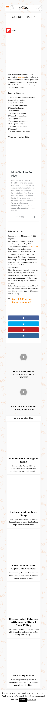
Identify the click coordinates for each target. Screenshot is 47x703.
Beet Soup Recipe (23, 675)
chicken (21, 77)
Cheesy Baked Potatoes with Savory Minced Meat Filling (23, 622)
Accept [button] (22, 700)
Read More (31, 700)
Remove (34, 246)
